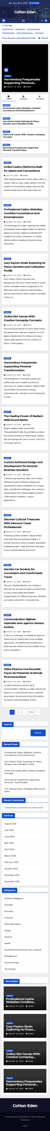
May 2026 (9, 843)
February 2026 (11, 862)
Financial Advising (33, 29)
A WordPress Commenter (16, 807)
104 (31, 712)
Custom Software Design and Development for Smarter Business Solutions (23, 466)
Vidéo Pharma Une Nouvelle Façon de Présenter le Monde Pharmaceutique (23, 673)
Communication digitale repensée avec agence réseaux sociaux (24, 623)
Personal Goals (7, 29)
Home (25, 1126)
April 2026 (9, 849)
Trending (40, 99)
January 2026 (11, 868)
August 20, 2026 (14, 222)
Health (7, 943)
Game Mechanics (8, 33)
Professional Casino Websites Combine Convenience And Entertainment (21, 109)
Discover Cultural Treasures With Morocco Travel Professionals (22, 523)
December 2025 (11, 875)
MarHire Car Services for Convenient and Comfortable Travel (23, 573)
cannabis (8, 905)
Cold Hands (39, 33)
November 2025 (12, 881)
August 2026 (10, 823)
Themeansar (25, 1120)
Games (7, 930)
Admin (28, 87)
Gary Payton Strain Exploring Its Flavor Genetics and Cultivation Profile (21, 122)
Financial (8, 917)
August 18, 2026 (13, 632)
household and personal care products (22, 950)
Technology (10, 969)
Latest (9, 98)
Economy (8, 911)
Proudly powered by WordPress (17, 1117)
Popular (23, 99)
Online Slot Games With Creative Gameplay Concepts (23, 1057)
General (8, 76)
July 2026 (9, 830)
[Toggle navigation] (23, 20)
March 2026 (10, 856)
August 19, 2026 (14, 87)
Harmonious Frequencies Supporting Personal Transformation (22, 83)
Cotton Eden (25, 12)
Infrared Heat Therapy (25, 33)
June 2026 (9, 836)
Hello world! (37, 807)
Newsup (40, 1117)
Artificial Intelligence (13, 898)
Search (8, 724)
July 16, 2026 (12, 175)
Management (20, 29)
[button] (42, 20)
